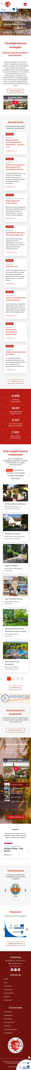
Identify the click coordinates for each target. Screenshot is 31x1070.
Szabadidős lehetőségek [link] (16, 476)
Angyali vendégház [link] (11, 566)
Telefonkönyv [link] (8, 1012)
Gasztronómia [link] (19, 470)
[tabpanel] (16, 768)
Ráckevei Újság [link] (8, 846)
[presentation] (2, 850)
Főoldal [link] (6, 979)
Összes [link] (9, 470)
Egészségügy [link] (8, 1019)
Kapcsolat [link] (7, 996)
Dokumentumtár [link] (9, 1022)
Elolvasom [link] (7, 855)
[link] (2, 4)
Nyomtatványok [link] (9, 993)
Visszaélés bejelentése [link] (10, 1029)
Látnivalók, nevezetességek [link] (15, 473)
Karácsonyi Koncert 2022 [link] (16, 793)
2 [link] (13, 679)
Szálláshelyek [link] (15, 478)
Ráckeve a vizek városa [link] (16, 788)
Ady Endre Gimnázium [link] (13, 534)
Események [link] (7, 1026)
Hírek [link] (5, 982)
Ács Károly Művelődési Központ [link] (15, 504)
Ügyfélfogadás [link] (8, 1015)
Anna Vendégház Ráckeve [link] (14, 599)
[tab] (16, 784)
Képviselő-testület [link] (11, 198)
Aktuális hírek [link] (9, 138)
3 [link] (17, 679)
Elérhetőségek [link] (8, 989)
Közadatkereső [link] (8, 1033)
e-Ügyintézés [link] (8, 986)
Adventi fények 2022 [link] (15, 797)
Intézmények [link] (8, 1000)
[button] (25, 4)
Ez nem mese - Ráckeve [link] (16, 784)
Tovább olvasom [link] (10, 151)
